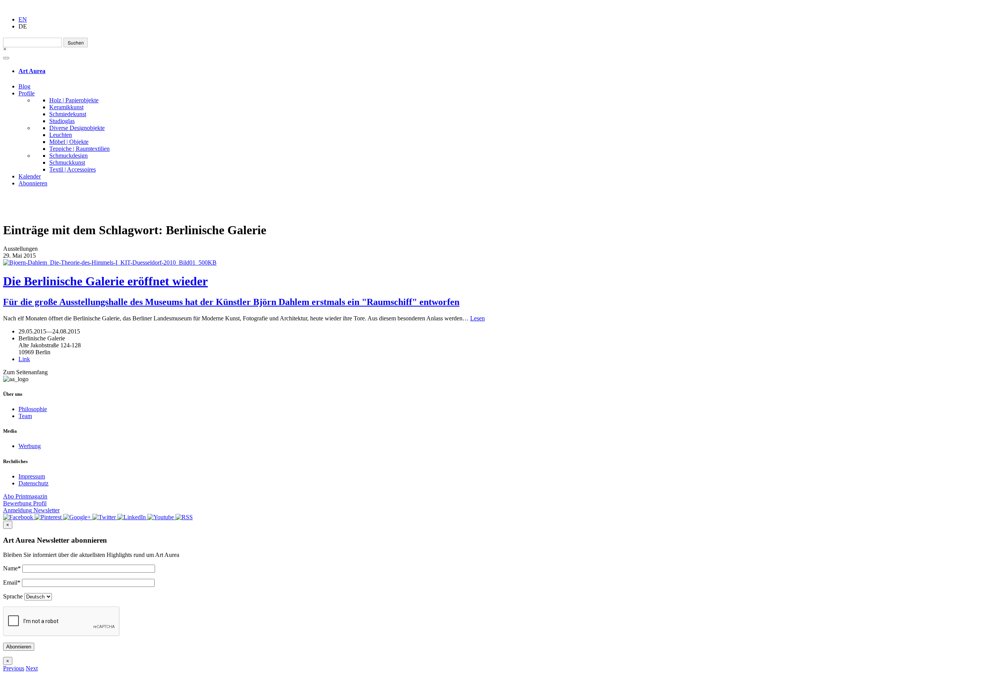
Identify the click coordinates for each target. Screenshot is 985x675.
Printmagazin (25, 496)
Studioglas (62, 121)
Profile (26, 93)
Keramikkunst (66, 107)
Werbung (29, 446)
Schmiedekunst (67, 114)
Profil (25, 503)
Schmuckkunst (67, 162)
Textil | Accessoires (72, 169)
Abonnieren (32, 183)
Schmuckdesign (68, 155)
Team (25, 416)
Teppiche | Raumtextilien (79, 148)
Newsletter (31, 510)
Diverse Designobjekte (77, 128)
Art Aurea (31, 71)
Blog (24, 86)
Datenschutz (33, 483)
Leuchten (60, 135)
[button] (13, 668)
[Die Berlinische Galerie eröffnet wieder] (492, 262)
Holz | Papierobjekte (73, 100)
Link (24, 359)
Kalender (29, 176)
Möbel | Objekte (68, 141)
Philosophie (32, 409)
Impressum (31, 476)
